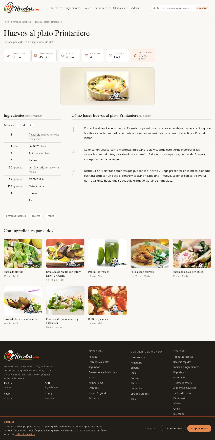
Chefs (176, 408)
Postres (93, 356)
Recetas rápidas (182, 362)
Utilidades (119, 8)
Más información (25, 434)
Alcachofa (34, 134)
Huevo (33, 193)
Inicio (6, 21)
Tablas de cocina (182, 393)
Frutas (92, 377)
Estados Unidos (140, 393)
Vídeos (135, 8)
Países (87, 8)
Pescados (94, 398)
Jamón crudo (36, 167)
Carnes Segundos (99, 393)
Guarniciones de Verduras (103, 372)
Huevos (36, 215)
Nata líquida (36, 186)
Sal (30, 200)
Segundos (94, 367)
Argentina (136, 362)
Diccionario (179, 398)
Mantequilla (36, 179)
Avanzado (202, 8)
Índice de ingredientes (186, 367)
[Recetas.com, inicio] (21, 8)
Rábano (33, 160)
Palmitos (34, 146)
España (135, 367)
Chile (134, 398)
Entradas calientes (21, 21)
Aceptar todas (199, 428)
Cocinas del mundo (146, 351)
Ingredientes (73, 8)
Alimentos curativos (184, 387)
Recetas (55, 8)
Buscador (178, 413)
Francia (50, 215)
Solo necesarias (173, 428)
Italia (134, 372)
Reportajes (101, 8)
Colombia (136, 388)
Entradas (94, 387)
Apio (31, 153)
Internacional (138, 357)
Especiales (179, 377)
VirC (20, 42)
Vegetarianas (96, 382)
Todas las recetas (183, 356)
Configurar (149, 428)
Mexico (135, 383)
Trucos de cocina (182, 382)
